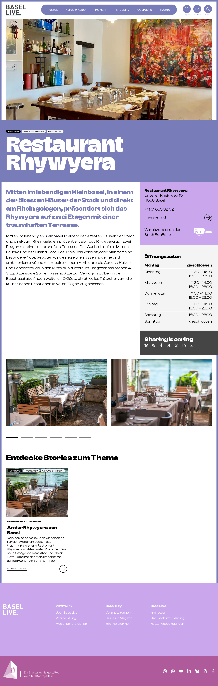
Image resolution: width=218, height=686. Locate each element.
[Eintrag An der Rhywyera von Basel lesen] (37, 492)
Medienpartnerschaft (71, 623)
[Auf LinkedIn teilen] (184, 345)
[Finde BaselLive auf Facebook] (213, 671)
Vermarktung (66, 618)
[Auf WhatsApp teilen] (176, 345)
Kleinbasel (13, 131)
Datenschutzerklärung (167, 618)
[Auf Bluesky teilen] (146, 345)
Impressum (159, 612)
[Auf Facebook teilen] (161, 345)
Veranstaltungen (118, 612)
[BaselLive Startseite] (16, 10)
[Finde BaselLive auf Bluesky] (197, 671)
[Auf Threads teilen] (154, 345)
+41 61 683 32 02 (159, 209)
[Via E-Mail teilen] (191, 345)
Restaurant (55, 131)
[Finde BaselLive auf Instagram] (165, 671)
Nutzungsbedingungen (167, 623)
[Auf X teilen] (169, 345)
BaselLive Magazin (119, 618)
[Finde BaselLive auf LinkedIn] (189, 671)
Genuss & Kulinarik (33, 131)
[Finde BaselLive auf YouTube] (181, 671)
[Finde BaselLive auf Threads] (205, 671)
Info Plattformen (118, 623)
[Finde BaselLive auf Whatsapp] (173, 671)
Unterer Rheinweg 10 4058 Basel (165, 195)
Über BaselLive (66, 612)
